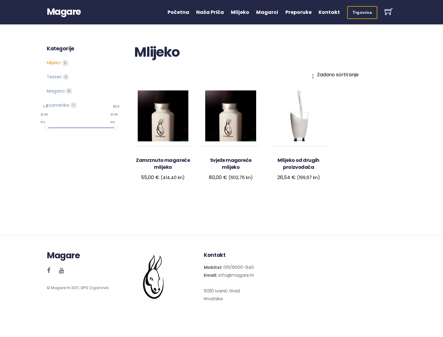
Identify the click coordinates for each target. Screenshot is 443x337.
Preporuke (298, 12)
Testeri (55, 77)
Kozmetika (59, 105)
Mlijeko (240, 12)
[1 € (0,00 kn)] (46, 128)
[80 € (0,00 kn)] (116, 128)
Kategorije (60, 48)
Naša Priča (210, 12)
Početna (178, 12)
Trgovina (362, 12)
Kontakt (329, 12)
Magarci (267, 12)
